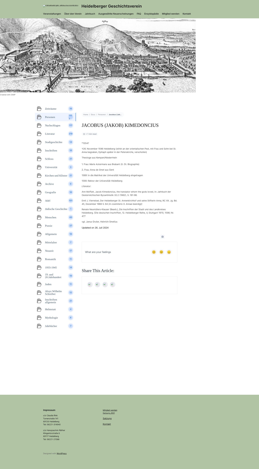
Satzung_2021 (109, 413)
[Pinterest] (112, 284)
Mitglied (106, 410)
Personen (102, 115)
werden (113, 410)
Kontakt (107, 424)
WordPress (62, 453)
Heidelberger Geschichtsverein (111, 6)
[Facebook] (90, 284)
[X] (97, 284)
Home (85, 115)
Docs (93, 115)
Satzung (107, 418)
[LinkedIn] (105, 284)
